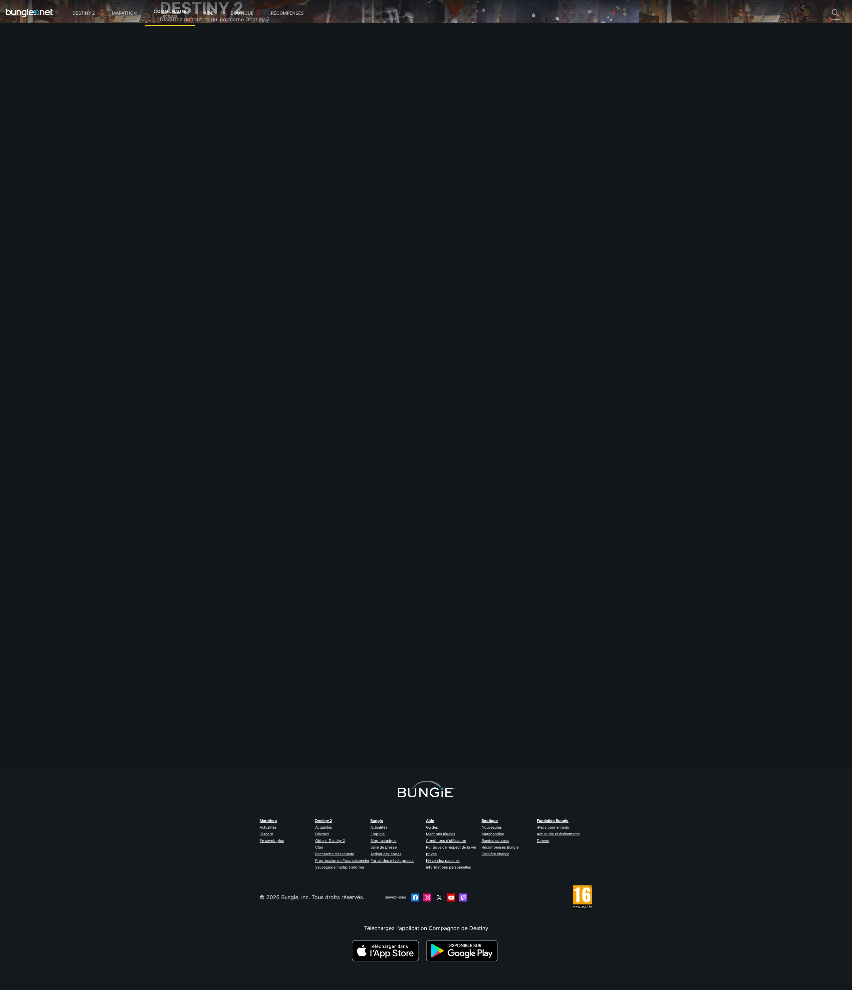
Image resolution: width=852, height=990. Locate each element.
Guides (432, 827)
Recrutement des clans (193, 163)
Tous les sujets (182, 36)
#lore (301, 283)
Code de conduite (183, 198)
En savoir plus (272, 840)
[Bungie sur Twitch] (463, 897)
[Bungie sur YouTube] (451, 897)
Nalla (302, 739)
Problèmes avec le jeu (192, 103)
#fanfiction (339, 283)
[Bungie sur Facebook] (415, 897)
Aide (209, 13)
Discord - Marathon (189, 189)
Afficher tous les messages (329, 309)
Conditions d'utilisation (446, 840)
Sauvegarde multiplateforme (339, 867)
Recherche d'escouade (334, 854)
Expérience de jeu (186, 70)
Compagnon (179, 156)
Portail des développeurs (392, 860)
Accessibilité (180, 109)
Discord (266, 834)
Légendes (176, 63)
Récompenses (287, 13)
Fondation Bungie (552, 820)
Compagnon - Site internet (198, 116)
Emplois (377, 834)
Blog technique (383, 840)
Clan (319, 847)
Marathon (124, 13)
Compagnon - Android (192, 129)
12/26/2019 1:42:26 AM (358, 323)
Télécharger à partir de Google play (463, 950)
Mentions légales (440, 834)
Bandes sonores (495, 840)
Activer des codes (385, 854)
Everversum (179, 96)
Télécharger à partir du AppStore (386, 950)
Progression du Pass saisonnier (342, 860)
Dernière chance (495, 854)
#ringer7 (359, 283)
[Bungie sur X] (439, 897)
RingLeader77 (313, 116)
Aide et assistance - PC (193, 136)
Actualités (268, 827)
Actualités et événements (558, 834)
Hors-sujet (177, 176)
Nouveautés (492, 827)
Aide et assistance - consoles (201, 143)
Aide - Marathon (184, 183)
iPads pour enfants (553, 827)
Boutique (242, 13)
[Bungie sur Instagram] (427, 897)
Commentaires (182, 50)
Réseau (173, 90)
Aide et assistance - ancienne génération (215, 149)
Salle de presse (383, 847)
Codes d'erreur (183, 83)
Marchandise (493, 834)
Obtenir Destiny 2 (330, 840)
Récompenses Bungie (500, 847)
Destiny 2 (84, 13)
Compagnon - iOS (187, 123)
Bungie (376, 820)
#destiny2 (318, 283)
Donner (543, 840)
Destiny (29, 13)
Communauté (170, 10)
